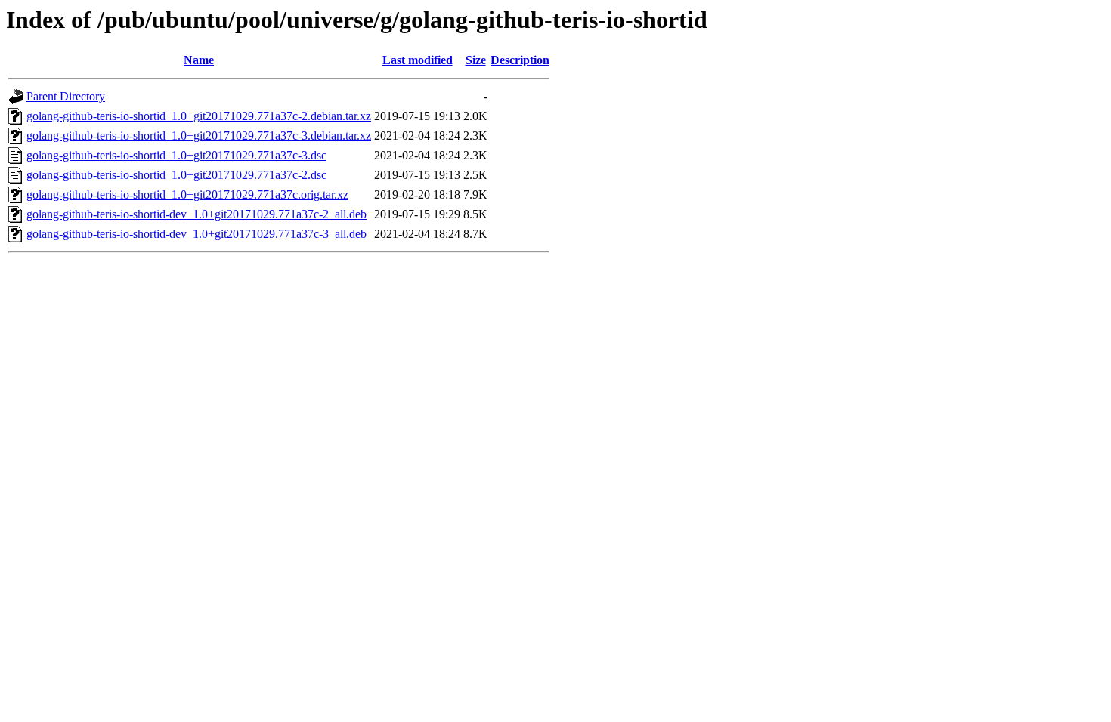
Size (476, 60)
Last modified (417, 60)
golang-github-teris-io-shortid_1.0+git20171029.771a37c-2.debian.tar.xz (198, 116)
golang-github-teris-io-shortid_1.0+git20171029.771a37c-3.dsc (176, 155)
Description (520, 60)
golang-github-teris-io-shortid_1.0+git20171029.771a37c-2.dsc (176, 174)
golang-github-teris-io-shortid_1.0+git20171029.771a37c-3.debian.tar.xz (198, 135)
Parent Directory (65, 96)
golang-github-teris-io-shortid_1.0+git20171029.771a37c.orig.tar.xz (187, 194)
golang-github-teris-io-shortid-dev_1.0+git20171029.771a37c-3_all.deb (196, 233)
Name (199, 60)
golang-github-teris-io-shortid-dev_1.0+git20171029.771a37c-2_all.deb (196, 214)
